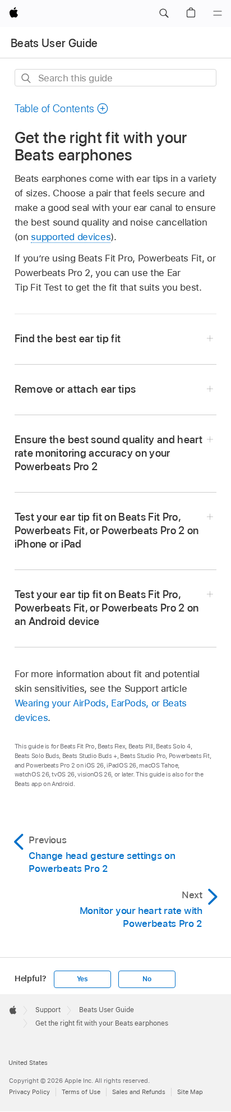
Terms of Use (81, 1092)
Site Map (190, 1092)
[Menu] (217, 13)
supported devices (70, 236)
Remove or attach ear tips (75, 389)
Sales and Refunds (138, 1092)
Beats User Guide (54, 43)
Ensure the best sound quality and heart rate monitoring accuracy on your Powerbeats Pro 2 (108, 453)
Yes (82, 979)
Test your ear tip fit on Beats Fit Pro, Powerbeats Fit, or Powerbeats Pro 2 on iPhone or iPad (107, 530)
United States (28, 1063)
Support (48, 1010)
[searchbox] (116, 77)
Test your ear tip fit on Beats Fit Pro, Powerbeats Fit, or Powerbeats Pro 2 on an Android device (107, 608)
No (146, 979)
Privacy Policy (29, 1092)
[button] (163, 13)
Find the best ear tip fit (68, 338)
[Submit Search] (27, 78)
